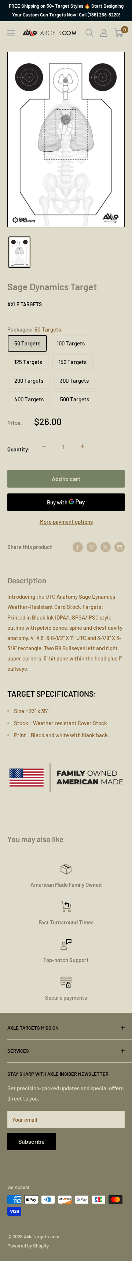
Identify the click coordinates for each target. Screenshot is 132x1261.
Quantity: (18, 449)
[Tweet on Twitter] (105, 546)
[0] (118, 33)
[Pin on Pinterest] (92, 546)
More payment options (66, 521)
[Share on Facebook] (78, 546)
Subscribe (31, 1141)
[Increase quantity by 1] (82, 446)
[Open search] (89, 33)
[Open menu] (11, 33)
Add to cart (66, 478)
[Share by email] (119, 546)
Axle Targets (24, 304)
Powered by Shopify (28, 1246)
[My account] (103, 33)
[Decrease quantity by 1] (43, 446)
